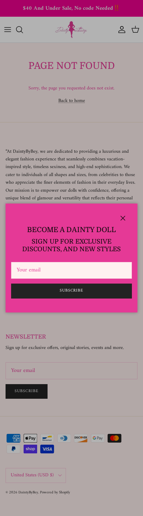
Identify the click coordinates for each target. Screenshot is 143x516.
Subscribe (72, 290)
